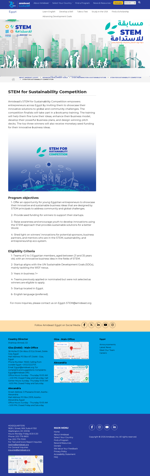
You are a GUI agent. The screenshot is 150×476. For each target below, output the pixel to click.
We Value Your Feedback (66, 449)
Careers (103, 353)
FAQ (56, 457)
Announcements (108, 344)
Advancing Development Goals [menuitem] (57, 16)
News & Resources (62, 443)
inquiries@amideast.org (19, 450)
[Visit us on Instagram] (112, 325)
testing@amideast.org (18, 445)
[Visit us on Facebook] (84, 325)
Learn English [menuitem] (49, 12)
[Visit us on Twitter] (91, 325)
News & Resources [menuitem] (102, 4)
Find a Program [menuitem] (82, 3)
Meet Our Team (107, 350)
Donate (118, 3)
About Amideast (61, 434)
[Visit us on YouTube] (105, 325)
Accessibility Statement (64, 454)
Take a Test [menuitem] (82, 12)
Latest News (105, 347)
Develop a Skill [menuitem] (66, 12)
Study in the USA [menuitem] (100, 12)
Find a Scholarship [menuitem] (120, 12)
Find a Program (61, 440)
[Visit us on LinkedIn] (98, 325)
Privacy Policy (60, 451)
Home (57, 432)
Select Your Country (63, 437)
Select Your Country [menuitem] (62, 4)
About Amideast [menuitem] (41, 4)
